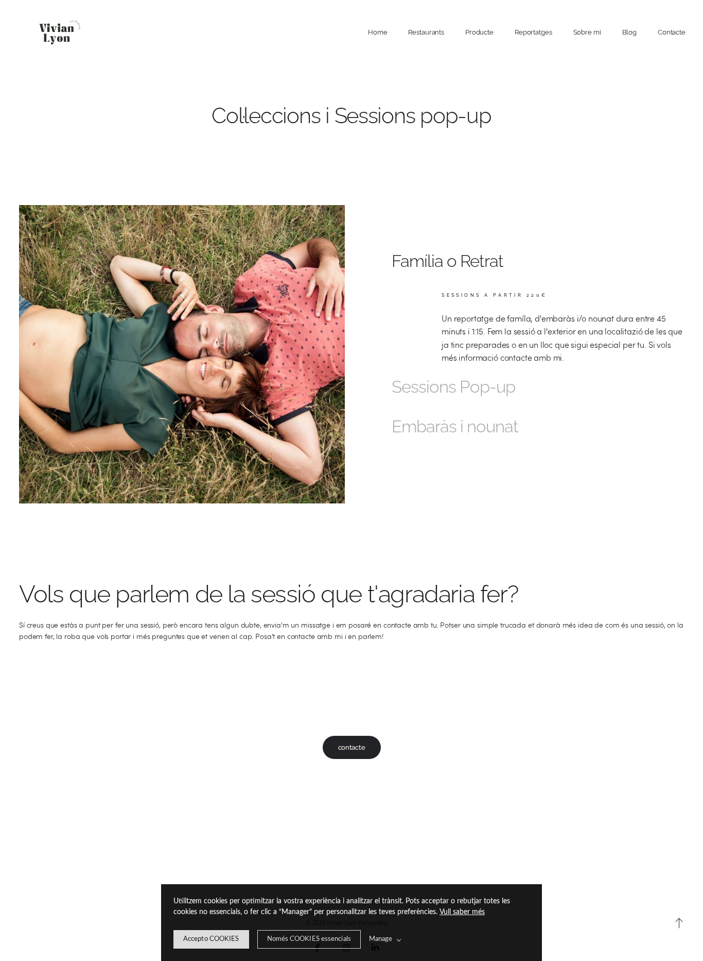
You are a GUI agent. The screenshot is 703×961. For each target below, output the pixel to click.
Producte (479, 32)
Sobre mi (587, 32)
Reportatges (533, 32)
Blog (629, 32)
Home (378, 32)
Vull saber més (462, 912)
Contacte (672, 32)
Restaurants (426, 32)
